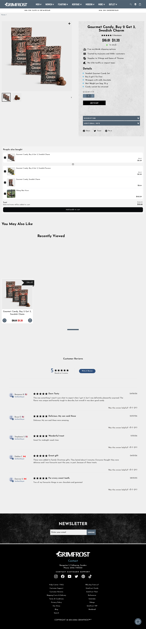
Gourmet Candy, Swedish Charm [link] (28, 179)
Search (56, 613)
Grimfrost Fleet (92, 592)
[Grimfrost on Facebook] (62, 576)
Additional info (92, 123)
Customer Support (56, 588)
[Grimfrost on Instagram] (56, 576)
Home (3, 15)
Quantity (88, 92)
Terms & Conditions (56, 599)
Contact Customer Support (73, 572)
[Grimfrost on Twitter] (76, 576)
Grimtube (92, 599)
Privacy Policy (56, 602)
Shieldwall (92, 609)
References (92, 595)
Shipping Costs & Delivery (56, 595)
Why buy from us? (92, 585)
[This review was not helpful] (135, 407)
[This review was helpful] (130, 407)
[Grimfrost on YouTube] (69, 576)
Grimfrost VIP (92, 606)
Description (90, 118)
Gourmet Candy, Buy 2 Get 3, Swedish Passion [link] (33, 168)
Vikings (92, 602)
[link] (11, 157)
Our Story (56, 606)
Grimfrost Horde (92, 588)
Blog (56, 609)
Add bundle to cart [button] (73, 210)
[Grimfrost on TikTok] (90, 576)
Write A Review (87, 371)
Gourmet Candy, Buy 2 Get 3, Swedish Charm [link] (33, 154)
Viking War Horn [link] (22, 190)
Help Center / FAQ (56, 585)
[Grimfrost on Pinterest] (83, 576)
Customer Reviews (56, 592)
